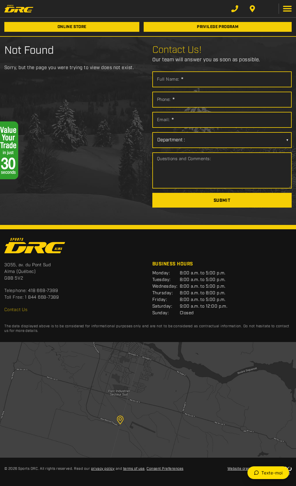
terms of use (134, 469)
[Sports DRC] (18, 8)
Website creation (242, 469)
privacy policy (103, 469)
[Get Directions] (252, 8)
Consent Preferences (165, 469)
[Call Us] (234, 8)
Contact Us (16, 310)
